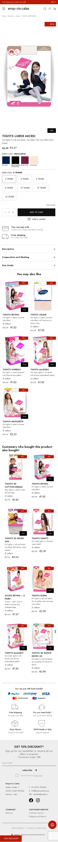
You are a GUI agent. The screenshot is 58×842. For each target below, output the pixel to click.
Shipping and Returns (37, 816)
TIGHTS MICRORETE (13, 421)
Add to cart (36, 212)
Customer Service (36, 812)
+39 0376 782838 (45, 715)
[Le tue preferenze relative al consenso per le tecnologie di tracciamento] (55, 631)
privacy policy (38, 775)
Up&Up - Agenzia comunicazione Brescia (29, 835)
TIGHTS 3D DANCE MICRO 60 (41, 654)
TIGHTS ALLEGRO (39, 369)
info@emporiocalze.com (40, 790)
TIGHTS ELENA (39, 595)
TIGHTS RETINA (11, 314)
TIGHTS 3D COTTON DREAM (13, 485)
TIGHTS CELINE (38, 314)
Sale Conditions (18, 828)
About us (9, 812)
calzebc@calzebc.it (40, 794)
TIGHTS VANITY (40, 538)
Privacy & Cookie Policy (36, 828)
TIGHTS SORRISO (12, 369)
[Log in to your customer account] (50, 8)
